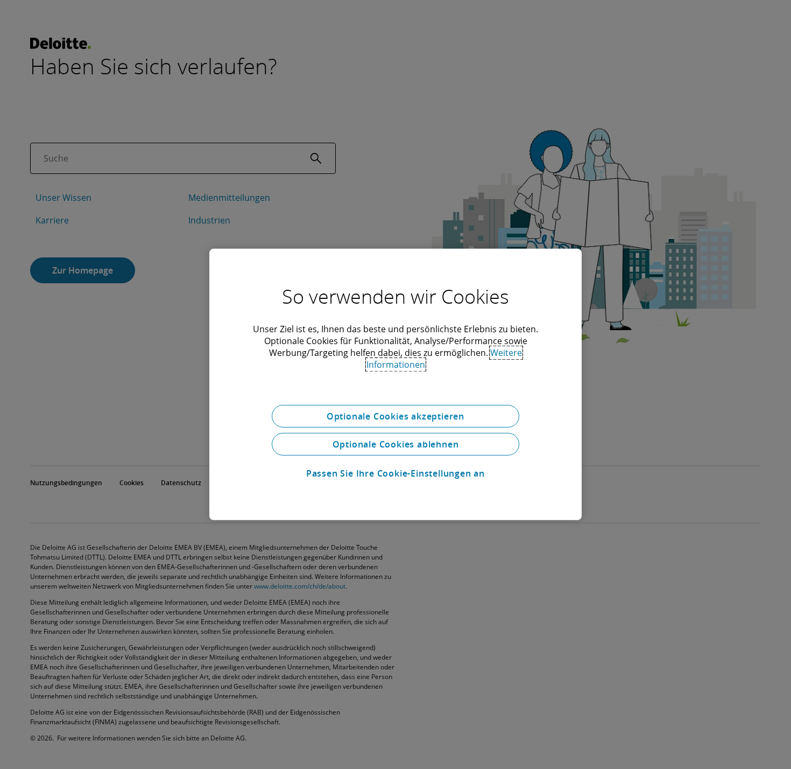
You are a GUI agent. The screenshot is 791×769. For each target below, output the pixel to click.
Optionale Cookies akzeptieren (395, 416)
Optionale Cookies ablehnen (396, 444)
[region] (395, 384)
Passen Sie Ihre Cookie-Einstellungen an (395, 473)
